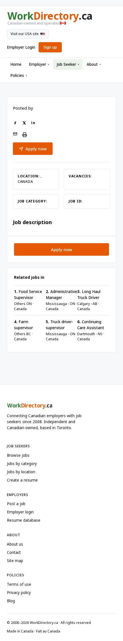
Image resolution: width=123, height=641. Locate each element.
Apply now (36, 148)
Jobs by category (22, 463)
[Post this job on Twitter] (24, 123)
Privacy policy (19, 592)
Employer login (20, 512)
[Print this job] (24, 134)
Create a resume (22, 480)
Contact (14, 552)
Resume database (23, 520)
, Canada (30, 179)
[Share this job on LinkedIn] (33, 123)
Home (15, 64)
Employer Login (21, 47)
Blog (11, 600)
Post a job (16, 503)
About (94, 64)
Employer (39, 64)
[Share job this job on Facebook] (15, 123)
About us (15, 544)
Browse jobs (18, 455)
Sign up (50, 47)
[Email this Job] (15, 134)
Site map (15, 560)
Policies (18, 75)
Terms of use (19, 584)
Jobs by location (21, 471)
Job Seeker (68, 64)
